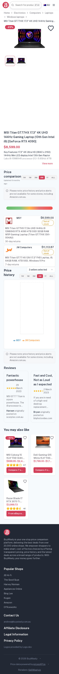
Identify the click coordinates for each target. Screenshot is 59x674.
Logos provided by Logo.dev (18, 647)
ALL (53, 177)
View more (47, 163)
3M (35, 177)
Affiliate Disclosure (16, 628)
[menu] (53, 5)
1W (24, 177)
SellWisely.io (34, 670)
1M (30, 177)
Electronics (19, 13)
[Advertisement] (29, 99)
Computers (35, 13)
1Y (47, 177)
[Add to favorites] (50, 28)
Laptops (49, 13)
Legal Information (16, 634)
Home (7, 13)
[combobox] (25, 5)
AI (38, 5)
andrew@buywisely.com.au (17, 621)
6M (41, 177)
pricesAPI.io (39, 664)
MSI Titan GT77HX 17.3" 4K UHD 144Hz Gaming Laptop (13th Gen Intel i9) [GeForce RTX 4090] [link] (28, 21)
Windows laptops (15, 17)
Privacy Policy (13, 640)
